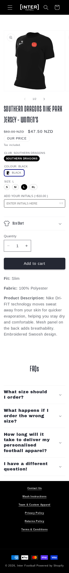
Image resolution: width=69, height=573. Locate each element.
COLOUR (16, 166)
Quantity (10, 236)
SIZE (9, 181)
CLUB (24, 152)
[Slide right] (44, 99)
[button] (9, 7)
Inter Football (26, 565)
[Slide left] (25, 99)
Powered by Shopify (50, 565)
